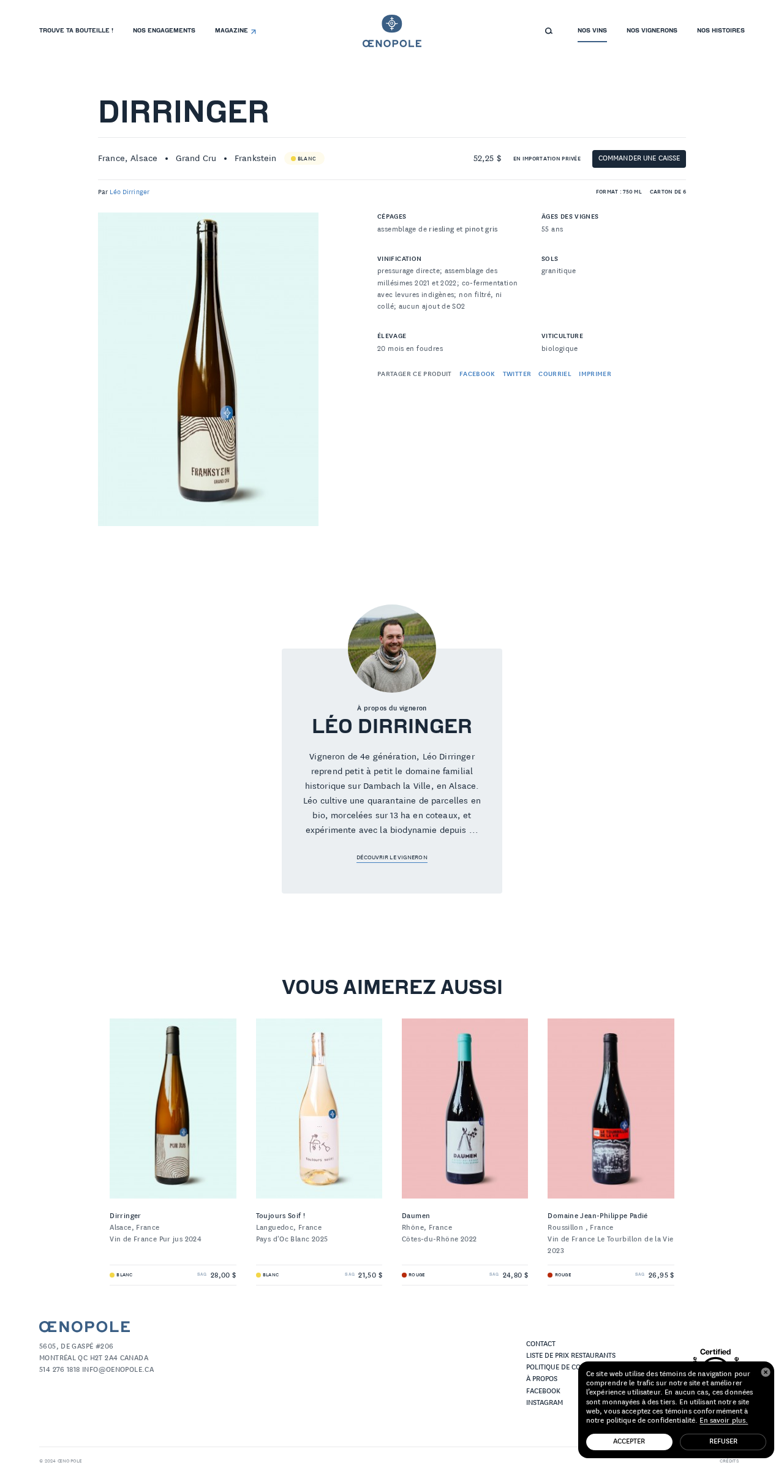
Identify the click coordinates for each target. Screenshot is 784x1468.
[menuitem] (76, 31)
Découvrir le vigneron (391, 857)
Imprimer (595, 374)
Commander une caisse (639, 158)
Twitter (517, 374)
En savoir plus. (723, 1421)
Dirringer (184, 114)
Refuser (723, 1441)
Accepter (629, 1441)
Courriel (554, 374)
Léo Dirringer (129, 192)
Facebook (477, 374)
